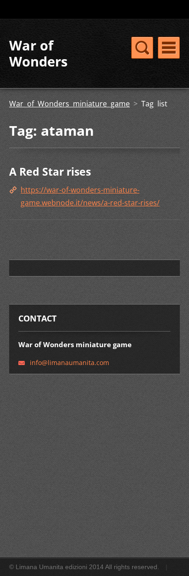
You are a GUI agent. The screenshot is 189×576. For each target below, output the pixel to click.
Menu (169, 48)
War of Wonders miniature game (69, 104)
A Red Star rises (50, 171)
